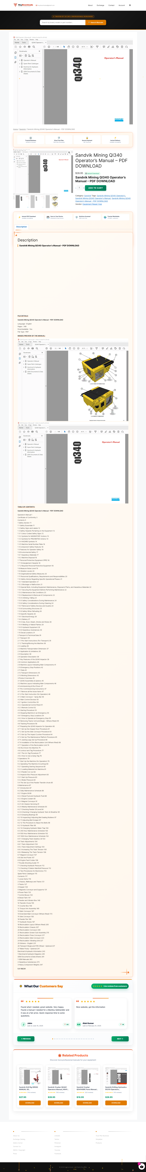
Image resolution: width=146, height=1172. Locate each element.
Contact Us (17, 1146)
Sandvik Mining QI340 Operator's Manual (93, 198)
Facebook (58, 1153)
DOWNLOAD (29, 1103)
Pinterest (58, 1143)
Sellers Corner (18, 1143)
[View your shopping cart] (130, 5)
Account (122, 5)
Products (99, 1143)
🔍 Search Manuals (95, 22)
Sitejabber (99, 1139)
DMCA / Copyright (19, 1150)
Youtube (57, 1150)
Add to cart (95, 188)
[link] (24, 1161)
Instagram (58, 1146)
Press (15, 1153)
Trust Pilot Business (102, 1136)
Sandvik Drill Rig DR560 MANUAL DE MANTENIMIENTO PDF (28, 1089)
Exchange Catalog (19, 1139)
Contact (111, 5)
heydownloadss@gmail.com (46, 5)
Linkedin (57, 1136)
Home (15, 129)
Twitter (57, 1139)
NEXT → (120, 1039)
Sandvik (22, 129)
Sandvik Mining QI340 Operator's (111, 196)
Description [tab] (21, 227)
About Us (16, 1136)
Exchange (100, 5)
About (90, 5)
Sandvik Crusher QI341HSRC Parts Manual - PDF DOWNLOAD (87, 1089)
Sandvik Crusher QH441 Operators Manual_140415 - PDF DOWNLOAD (58, 1089)
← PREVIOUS (26, 1039)
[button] (69, 152)
